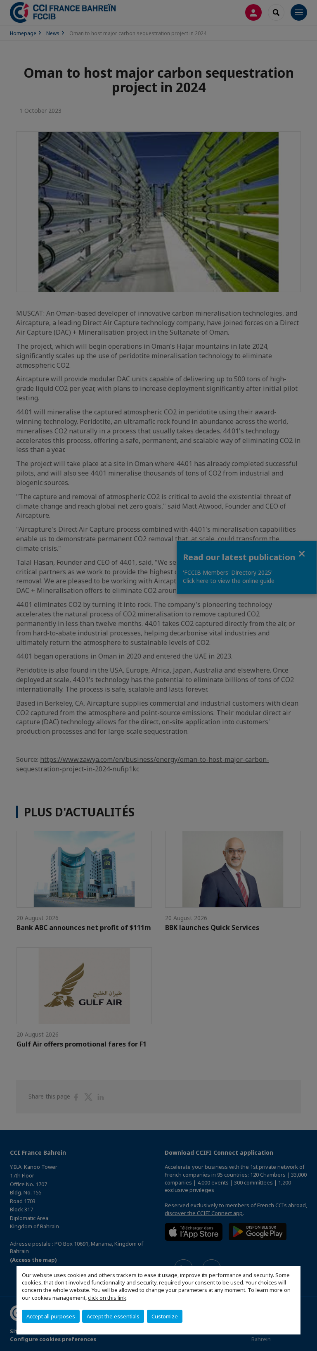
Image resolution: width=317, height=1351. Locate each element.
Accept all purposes (50, 1316)
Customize (164, 1316)
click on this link (107, 1297)
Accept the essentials (113, 1316)
